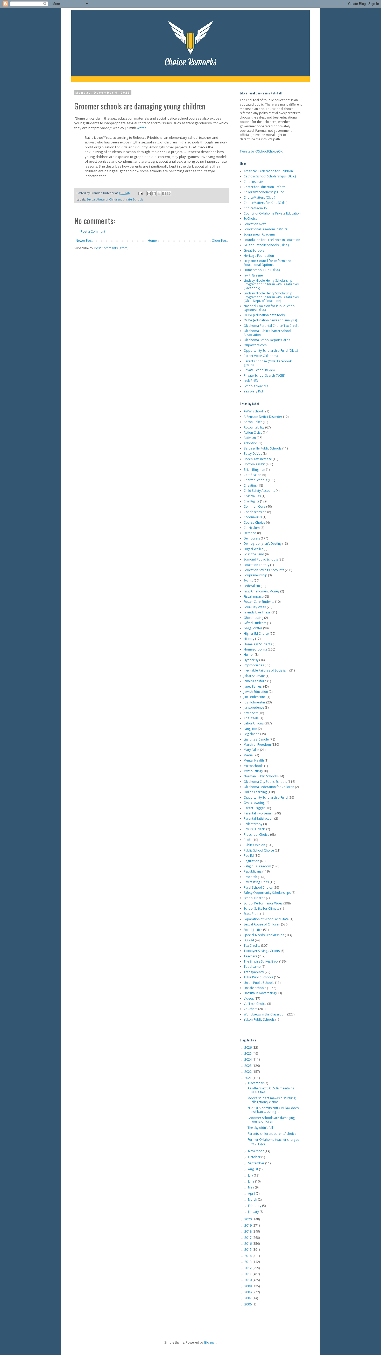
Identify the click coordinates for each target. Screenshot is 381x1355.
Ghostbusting (253, 618)
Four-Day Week (255, 607)
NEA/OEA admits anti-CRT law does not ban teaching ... (273, 1110)
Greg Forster (253, 628)
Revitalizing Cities (256, 882)
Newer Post (84, 240)
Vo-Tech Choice (255, 1003)
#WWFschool (253, 411)
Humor (249, 654)
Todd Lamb (252, 966)
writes (141, 128)
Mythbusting (253, 771)
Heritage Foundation (259, 255)
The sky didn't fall (260, 1127)
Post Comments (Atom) (111, 248)
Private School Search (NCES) (264, 375)
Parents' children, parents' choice (272, 1133)
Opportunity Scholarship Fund (266, 797)
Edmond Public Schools (261, 559)
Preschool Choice (256, 834)
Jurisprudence (254, 707)
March (253, 1199)
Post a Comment (93, 231)
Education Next (255, 224)
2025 (248, 1053)
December (256, 1083)
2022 (248, 1071)
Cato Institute (253, 181)
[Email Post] (140, 193)
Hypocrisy (251, 660)
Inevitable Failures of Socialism (266, 670)
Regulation (251, 861)
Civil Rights (251, 501)
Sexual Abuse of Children (104, 199)
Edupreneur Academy (260, 234)
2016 (248, 1243)
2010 (248, 1280)
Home (152, 240)
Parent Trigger (254, 808)
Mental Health (254, 760)
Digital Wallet (253, 549)
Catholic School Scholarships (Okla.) (270, 176)
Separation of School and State (266, 919)
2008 (248, 1292)
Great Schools (254, 250)
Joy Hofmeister (254, 702)
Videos (249, 998)
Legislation (251, 734)
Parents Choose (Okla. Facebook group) (268, 363)
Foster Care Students (259, 601)
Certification (253, 475)
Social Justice (253, 930)
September (256, 1163)
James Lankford (255, 681)
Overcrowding (254, 802)
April (252, 1193)
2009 (248, 1286)
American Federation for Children (268, 171)
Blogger (210, 1342)
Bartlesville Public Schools (262, 448)
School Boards (254, 898)
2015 (248, 1249)
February (255, 1206)
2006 (248, 1304)
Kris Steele (251, 718)
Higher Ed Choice (256, 633)
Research (250, 877)
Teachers (250, 956)
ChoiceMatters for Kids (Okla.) (265, 203)
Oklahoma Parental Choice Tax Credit (271, 325)
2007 (248, 1298)
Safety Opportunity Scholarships (267, 892)
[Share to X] (158, 193)
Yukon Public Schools (259, 1019)
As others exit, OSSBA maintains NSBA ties (271, 1090)
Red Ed (249, 855)
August (253, 1169)
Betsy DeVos (253, 453)
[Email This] (149, 193)
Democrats (252, 538)
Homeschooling (255, 649)
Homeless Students (258, 644)
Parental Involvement (259, 813)
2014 (248, 1256)
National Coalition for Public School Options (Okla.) (269, 308)
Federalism (252, 586)
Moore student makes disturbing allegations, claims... (271, 1100)
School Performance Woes (263, 903)
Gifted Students (255, 623)
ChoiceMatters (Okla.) (259, 197)
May (251, 1187)
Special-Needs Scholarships (264, 935)
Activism (250, 437)
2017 (248, 1237)
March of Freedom (257, 744)
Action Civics (253, 432)
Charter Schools (255, 480)
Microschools (253, 766)
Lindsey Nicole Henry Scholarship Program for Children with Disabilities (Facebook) (271, 284)
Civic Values (252, 496)
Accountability (254, 427)
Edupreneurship (255, 575)
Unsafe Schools (133, 199)
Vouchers (250, 1009)
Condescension (255, 512)
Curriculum (252, 528)
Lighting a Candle (256, 739)
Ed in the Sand (254, 554)
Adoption (251, 443)
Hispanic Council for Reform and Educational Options (267, 263)
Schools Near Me (256, 386)
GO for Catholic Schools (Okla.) (266, 245)
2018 (248, 1231)
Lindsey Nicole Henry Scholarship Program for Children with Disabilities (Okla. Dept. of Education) (271, 297)
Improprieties (254, 665)
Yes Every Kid (253, 391)
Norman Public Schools (261, 776)
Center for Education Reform (265, 187)
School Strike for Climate (261, 908)
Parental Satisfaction (258, 818)
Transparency (254, 972)
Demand (250, 533)
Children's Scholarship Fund (264, 192)
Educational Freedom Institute (265, 229)
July (251, 1175)
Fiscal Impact (253, 596)
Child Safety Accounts (259, 490)
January (254, 1211)
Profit (248, 840)
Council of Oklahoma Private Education (272, 213)
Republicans (253, 871)
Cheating (250, 485)
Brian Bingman (254, 469)
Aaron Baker (253, 422)
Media (248, 755)
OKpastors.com (255, 345)
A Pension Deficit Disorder (263, 416)
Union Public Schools (259, 982)
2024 (248, 1059)
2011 (248, 1274)
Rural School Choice (258, 887)
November (256, 1151)
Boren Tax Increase (258, 459)
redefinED (251, 380)
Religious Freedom (257, 866)
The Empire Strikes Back (261, 961)
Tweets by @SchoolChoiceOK (261, 151)
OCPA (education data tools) (264, 315)
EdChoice (250, 218)
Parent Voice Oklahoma (261, 356)
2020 (248, 1219)
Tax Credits (252, 945)
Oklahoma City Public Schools (265, 781)
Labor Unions (254, 723)
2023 (248, 1065)
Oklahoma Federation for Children (269, 787)
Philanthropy (253, 824)
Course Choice (254, 522)
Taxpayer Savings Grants (262, 951)
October (254, 1157)
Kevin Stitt (251, 713)
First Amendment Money (261, 591)
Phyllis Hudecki (254, 829)
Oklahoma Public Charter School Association (267, 333)
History (249, 639)
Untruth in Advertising (260, 993)
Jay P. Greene (253, 275)
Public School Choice (259, 850)
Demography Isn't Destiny (262, 543)
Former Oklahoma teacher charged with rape (273, 1141)
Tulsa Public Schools (258, 977)
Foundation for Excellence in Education (272, 240)
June (251, 1181)
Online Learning (255, 792)
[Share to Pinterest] (168, 193)
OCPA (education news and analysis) (270, 320)
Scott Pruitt (251, 913)
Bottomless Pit (254, 464)
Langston (250, 729)
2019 (248, 1225)
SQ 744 (249, 940)
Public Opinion (254, 845)
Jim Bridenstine (255, 697)
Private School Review (259, 370)
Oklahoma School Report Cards (267, 340)
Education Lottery (256, 565)
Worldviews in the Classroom (265, 1014)
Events (248, 580)
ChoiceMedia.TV (255, 208)
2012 (248, 1268)
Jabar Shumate (254, 676)
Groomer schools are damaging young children (271, 1120)
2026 (248, 1047)
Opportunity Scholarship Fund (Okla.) (271, 350)
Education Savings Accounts (264, 570)
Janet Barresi (253, 686)
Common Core (254, 506)
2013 (248, 1262)
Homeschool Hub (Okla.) (262, 270)
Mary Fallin (251, 750)
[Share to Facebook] (163, 193)
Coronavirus (253, 517)
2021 (248, 1078)
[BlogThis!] (154, 193)
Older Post (220, 240)
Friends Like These (257, 612)
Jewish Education (256, 691)
